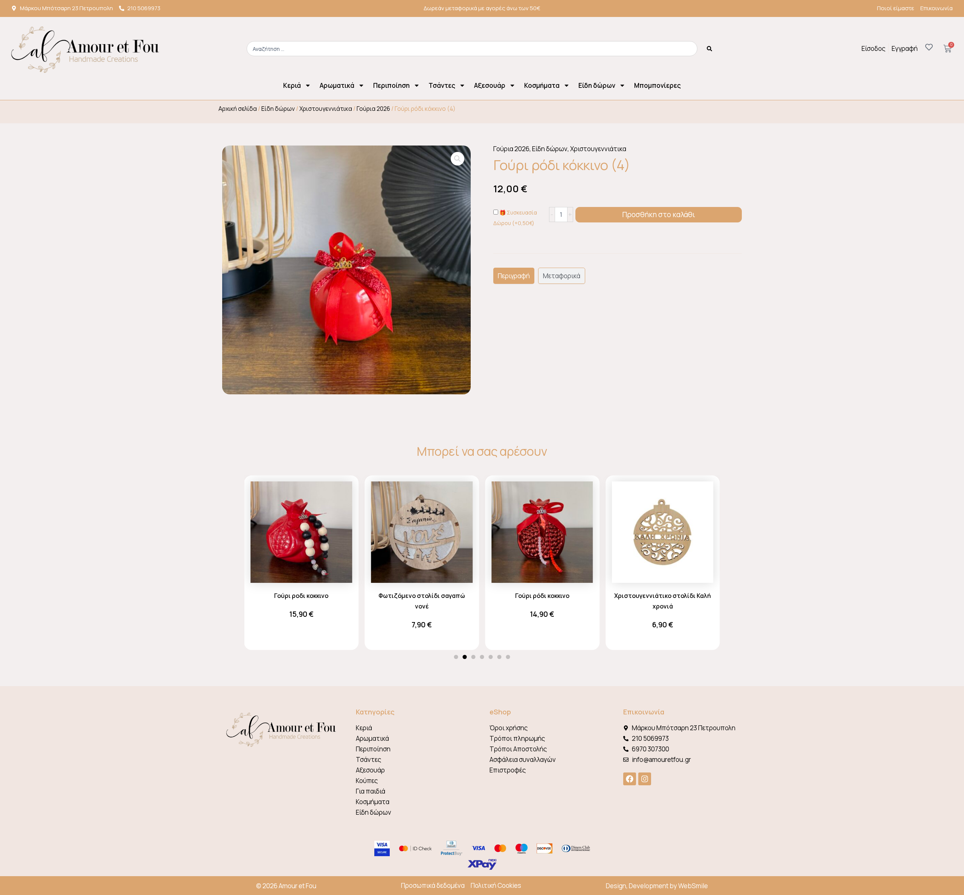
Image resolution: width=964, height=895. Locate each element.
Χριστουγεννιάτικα (325, 108)
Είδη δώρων (596, 85)
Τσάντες (442, 85)
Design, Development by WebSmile (657, 885)
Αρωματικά (337, 85)
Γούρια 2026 (373, 108)
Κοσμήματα (542, 85)
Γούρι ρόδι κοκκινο (542, 596)
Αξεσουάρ (489, 85)
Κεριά (292, 85)
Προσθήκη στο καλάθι (658, 214)
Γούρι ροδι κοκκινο (301, 596)
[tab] (513, 276)
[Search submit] (709, 48)
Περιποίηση (391, 85)
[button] (457, 159)
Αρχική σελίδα (237, 108)
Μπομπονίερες (657, 85)
